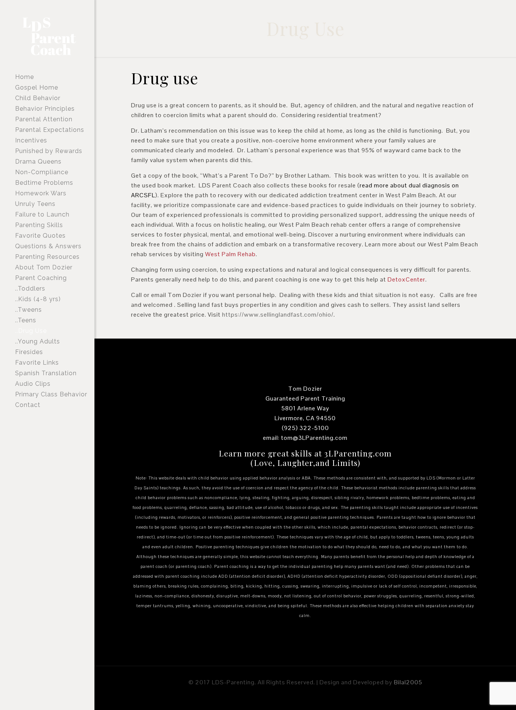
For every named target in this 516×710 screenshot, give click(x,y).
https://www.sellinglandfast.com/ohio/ (278, 315)
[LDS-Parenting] (58, 36)
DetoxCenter (406, 279)
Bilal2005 (408, 682)
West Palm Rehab (230, 254)
